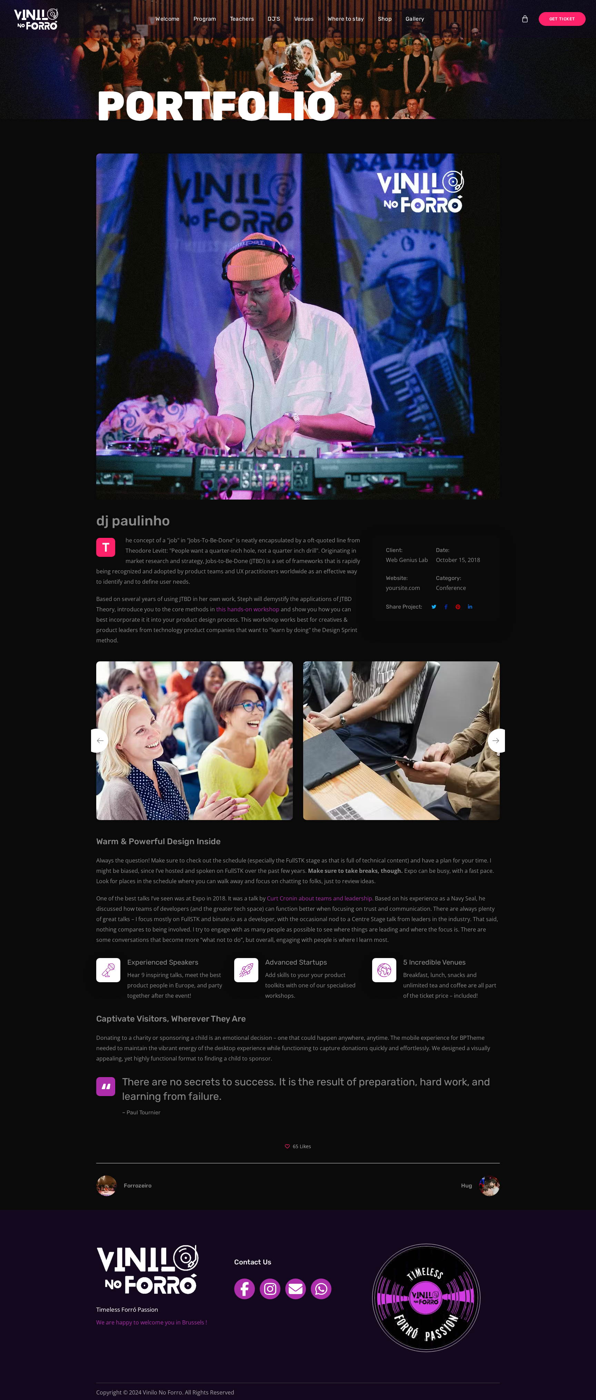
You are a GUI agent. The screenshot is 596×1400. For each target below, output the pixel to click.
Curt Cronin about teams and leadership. (320, 898)
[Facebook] (244, 1289)
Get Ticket (562, 19)
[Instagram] (270, 1289)
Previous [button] (96, 741)
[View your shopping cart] (525, 19)
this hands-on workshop (247, 609)
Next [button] (500, 741)
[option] (194, 740)
